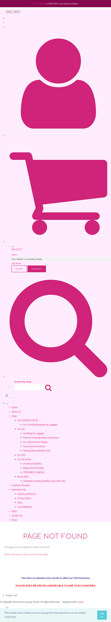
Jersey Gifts (22, 476)
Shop (14, 415)
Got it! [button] (102, 615)
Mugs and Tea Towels (33, 467)
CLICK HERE (39, 3)
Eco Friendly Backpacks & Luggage (40, 424)
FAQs (14, 511)
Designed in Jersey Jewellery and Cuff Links (44, 480)
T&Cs (19, 502)
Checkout (37, 269)
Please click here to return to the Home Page (26, 554)
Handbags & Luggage (33, 433)
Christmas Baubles (32, 463)
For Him (21, 454)
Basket (19, 269)
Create (80, 601)
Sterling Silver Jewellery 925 (37, 450)
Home (15, 407)
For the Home (24, 459)
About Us (16, 411)
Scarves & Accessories (34, 446)
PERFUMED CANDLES (33, 472)
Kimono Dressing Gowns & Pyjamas (41, 437)
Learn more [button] (10, 617)
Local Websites (24, 506)
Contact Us (17, 515)
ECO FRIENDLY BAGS (27, 420)
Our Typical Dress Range (35, 441)
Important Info (19, 489)
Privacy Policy (24, 498)
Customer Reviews (21, 485)
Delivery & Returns (26, 493)
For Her (21, 428)
